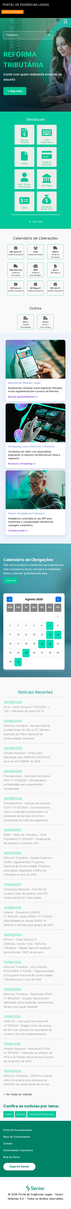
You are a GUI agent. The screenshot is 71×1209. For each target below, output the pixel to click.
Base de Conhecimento (16, 1136)
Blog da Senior (11, 1157)
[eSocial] (24, 158)
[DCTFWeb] (47, 180)
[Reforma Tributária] (24, 135)
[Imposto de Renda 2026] (47, 201)
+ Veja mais (14, 91)
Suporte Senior (19, 1166)
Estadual (21, 1114)
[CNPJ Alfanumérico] (47, 135)
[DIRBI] (24, 203)
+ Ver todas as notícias (17, 1094)
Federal (8, 1114)
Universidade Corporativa (18, 1150)
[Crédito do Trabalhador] (47, 157)
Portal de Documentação (17, 1130)
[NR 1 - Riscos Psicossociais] (24, 179)
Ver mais (36, 221)
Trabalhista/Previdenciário (41, 1114)
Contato (8, 1143)
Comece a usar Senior (12, 12)
